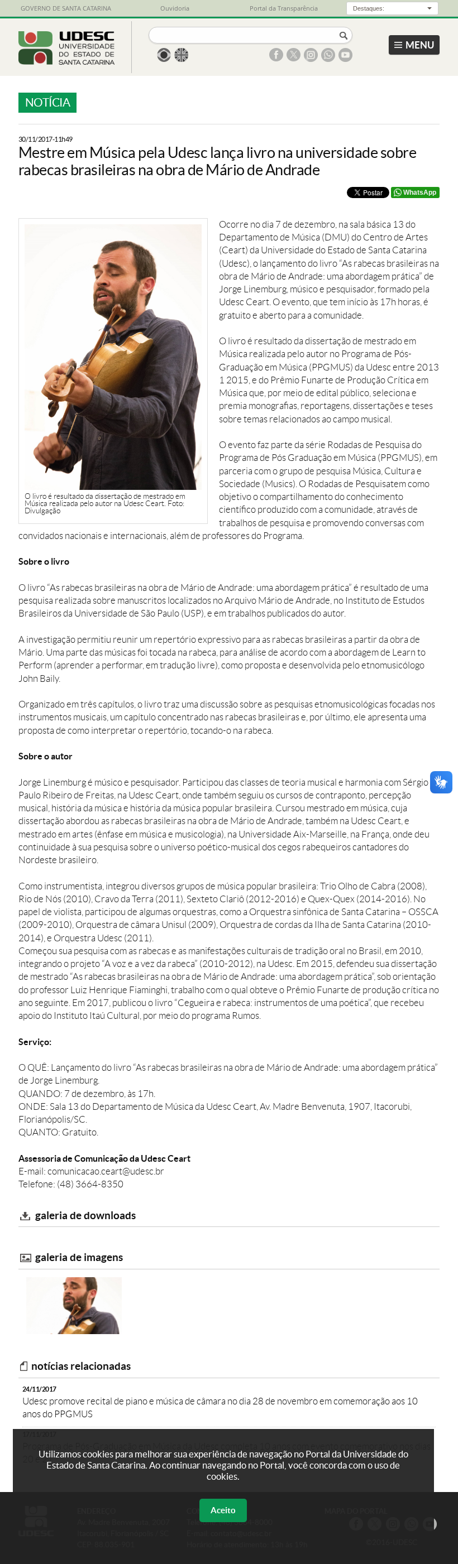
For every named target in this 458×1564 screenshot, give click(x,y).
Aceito (223, 1510)
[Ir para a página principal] (66, 61)
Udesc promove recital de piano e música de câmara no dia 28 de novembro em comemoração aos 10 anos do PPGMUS (220, 1402)
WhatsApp (419, 192)
